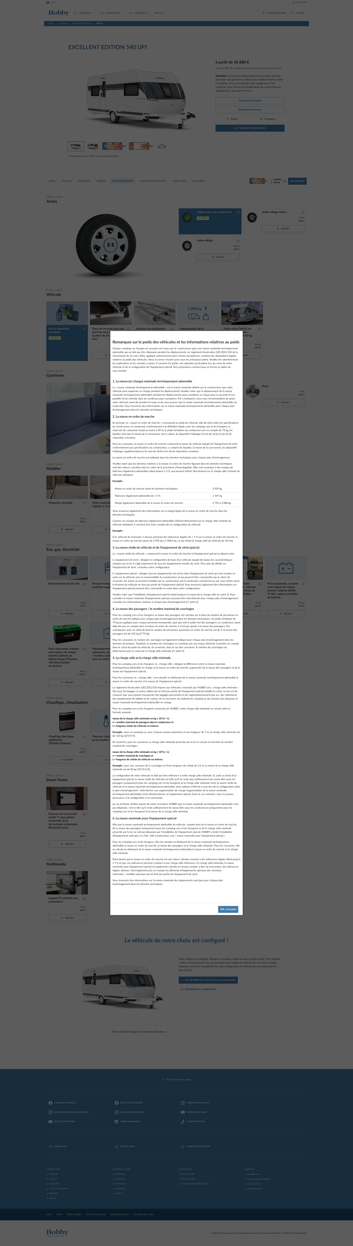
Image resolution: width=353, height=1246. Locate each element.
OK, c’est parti (228, 909)
